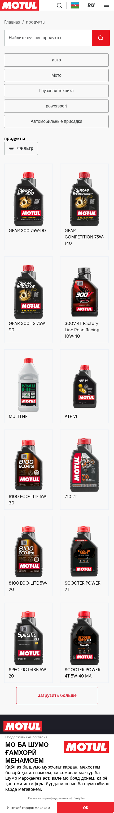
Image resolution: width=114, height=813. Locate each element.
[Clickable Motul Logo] (19, 5)
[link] (28, 224)
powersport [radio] (56, 106)
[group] (57, 90)
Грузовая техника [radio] (56, 90)
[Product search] (59, 5)
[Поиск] (101, 38)
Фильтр (25, 148)
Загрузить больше (57, 695)
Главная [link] (12, 22)
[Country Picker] (75, 5)
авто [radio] (56, 60)
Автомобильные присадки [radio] (56, 121)
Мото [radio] (56, 75)
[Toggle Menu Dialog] (106, 5)
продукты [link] (35, 22)
